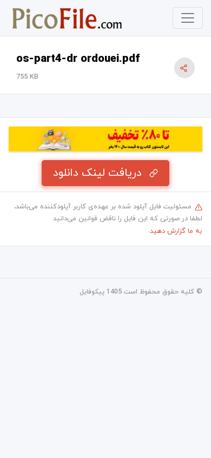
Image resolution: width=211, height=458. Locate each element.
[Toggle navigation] (188, 18)
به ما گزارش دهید (176, 231)
